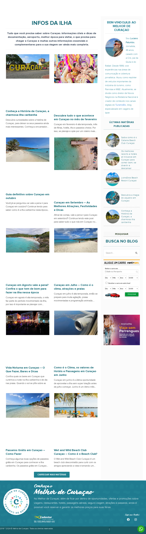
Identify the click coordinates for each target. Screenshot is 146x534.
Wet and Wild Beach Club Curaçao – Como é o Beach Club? (75, 452)
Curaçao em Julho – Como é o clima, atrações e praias (73, 287)
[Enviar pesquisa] (136, 252)
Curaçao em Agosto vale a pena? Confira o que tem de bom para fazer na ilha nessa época (27, 289)
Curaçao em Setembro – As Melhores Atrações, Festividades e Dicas (75, 206)
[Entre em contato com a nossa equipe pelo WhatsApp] (141, 529)
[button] (52, 475)
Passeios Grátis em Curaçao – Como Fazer (25, 452)
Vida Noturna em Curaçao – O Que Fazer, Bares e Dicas (25, 369)
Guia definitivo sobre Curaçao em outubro (27, 196)
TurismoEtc (120, 104)
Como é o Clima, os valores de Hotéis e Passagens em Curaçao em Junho (75, 371)
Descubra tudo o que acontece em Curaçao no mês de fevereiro (75, 117)
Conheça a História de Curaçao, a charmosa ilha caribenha (27, 113)
